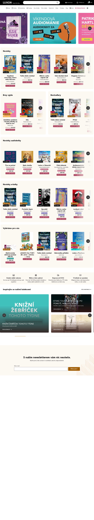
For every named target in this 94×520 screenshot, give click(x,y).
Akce (72, 8)
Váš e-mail (17, 366)
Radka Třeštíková (41, 123)
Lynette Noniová (78, 211)
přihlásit (74, 369)
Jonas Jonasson (10, 81)
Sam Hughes (78, 169)
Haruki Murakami (44, 79)
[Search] (57, 2)
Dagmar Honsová (10, 167)
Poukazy (30, 8)
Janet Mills (65, 167)
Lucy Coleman (78, 255)
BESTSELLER (7, 70)
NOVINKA (6, 72)
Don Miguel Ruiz (58, 167)
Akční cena (74, 247)
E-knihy (14, 8)
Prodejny (62, 8)
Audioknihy (22, 8)
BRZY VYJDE (7, 116)
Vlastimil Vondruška (27, 167)
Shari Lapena (27, 77)
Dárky (57, 8)
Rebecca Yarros (27, 211)
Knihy (9, 8)
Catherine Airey (44, 211)
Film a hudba (44, 8)
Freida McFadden (75, 121)
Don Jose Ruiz (61, 168)
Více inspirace (85, 289)
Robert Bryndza (27, 121)
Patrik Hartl (10, 125)
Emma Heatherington (44, 167)
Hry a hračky (36, 8)
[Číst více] (53, 28)
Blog (67, 8)
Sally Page (61, 255)
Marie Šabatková (61, 77)
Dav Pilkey (78, 79)
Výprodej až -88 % (76, 249)
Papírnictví (51, 8)
